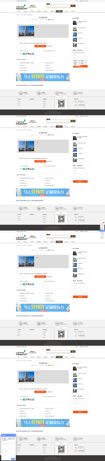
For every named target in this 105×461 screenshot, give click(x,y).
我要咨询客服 (49, 46)
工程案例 (59, 11)
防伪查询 (18, 105)
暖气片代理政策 (63, 7)
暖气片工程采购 (68, 7)
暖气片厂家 (51, 229)
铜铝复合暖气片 (53, 7)
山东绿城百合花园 (22, 67)
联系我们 (73, 11)
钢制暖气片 (48, 7)
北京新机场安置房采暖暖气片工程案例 (26, 62)
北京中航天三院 (48, 67)
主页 (21, 14)
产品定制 (25, 11)
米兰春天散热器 (30, 43)
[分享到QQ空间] (51, 19)
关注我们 (76, 116)
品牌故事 (18, 101)
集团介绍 (18, 103)
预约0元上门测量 (40, 46)
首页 (19, 11)
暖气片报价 (59, 229)
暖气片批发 (55, 229)
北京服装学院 (22, 65)
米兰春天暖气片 (46, 229)
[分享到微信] (50, 19)
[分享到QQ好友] (28, 54)
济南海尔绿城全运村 (23, 70)
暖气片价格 (58, 7)
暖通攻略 (38, 11)
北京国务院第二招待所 (51, 50)
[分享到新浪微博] (48, 19)
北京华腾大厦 (25, 50)
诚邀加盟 (52, 11)
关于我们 (32, 11)
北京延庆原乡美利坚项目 (49, 70)
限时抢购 (45, 11)
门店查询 (66, 11)
